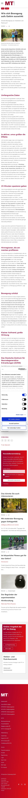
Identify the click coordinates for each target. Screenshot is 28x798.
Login (2, 757)
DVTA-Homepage (5, 729)
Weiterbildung (4, 732)
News (3, 8)
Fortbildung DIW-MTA (6, 743)
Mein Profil (3, 760)
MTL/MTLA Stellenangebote (7, 709)
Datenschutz (21, 474)
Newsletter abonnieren (14, 480)
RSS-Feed (3, 765)
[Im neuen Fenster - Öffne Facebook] (18, 784)
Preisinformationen (5, 750)
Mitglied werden (5, 726)
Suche (2, 762)
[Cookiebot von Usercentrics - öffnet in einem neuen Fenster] (20, 369)
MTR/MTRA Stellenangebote (7, 712)
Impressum (3, 778)
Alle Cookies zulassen (14, 419)
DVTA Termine (4, 740)
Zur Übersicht (6, 445)
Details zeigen (19, 414)
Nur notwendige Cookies (14, 427)
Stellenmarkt (7, 668)
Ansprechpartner (5, 723)
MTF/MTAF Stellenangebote (7, 707)
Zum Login (8, 648)
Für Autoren (4, 767)
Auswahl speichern (14, 423)
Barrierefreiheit (4, 785)
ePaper (2, 790)
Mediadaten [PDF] (5, 788)
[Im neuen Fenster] (22, 784)
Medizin (7, 8)
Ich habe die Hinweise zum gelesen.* (14, 475)
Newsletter (3, 780)
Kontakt (3, 752)
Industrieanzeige (8, 670)
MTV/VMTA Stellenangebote (8, 714)
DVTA (2, 718)
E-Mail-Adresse (6, 469)
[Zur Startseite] (10, 3)
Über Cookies (4, 783)
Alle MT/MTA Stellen (6, 704)
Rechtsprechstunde (5, 721)
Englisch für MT (4, 738)
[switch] (23, 399)
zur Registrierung (10, 645)
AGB (2, 787)
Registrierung (4, 755)
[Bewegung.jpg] (12, 35)
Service (2, 747)
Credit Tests (4, 736)
